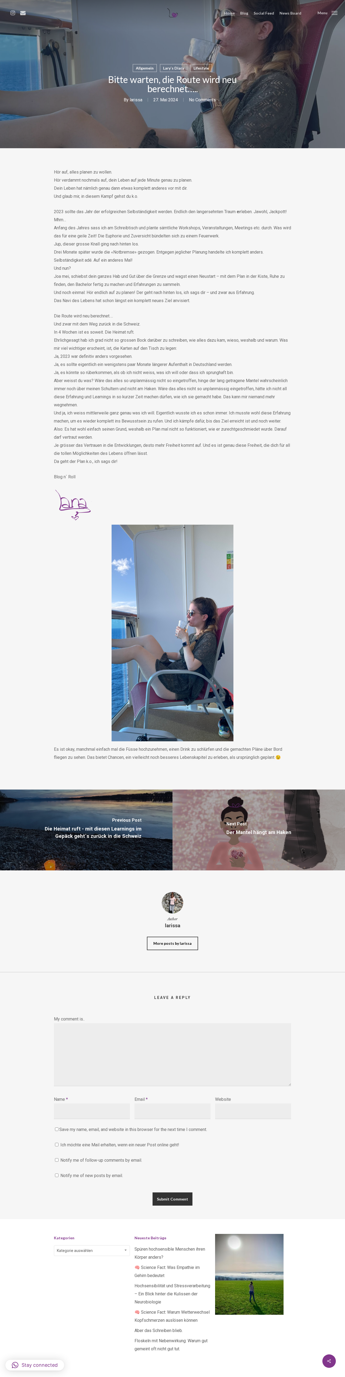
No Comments (202, 99)
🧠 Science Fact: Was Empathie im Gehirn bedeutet (167, 1271)
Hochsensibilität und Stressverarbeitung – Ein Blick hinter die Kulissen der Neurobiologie (172, 1294)
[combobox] (92, 1250)
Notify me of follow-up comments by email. (101, 1160)
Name (61, 1099)
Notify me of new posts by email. (91, 1175)
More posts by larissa (172, 943)
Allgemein (145, 68)
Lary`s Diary (173, 68)
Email (141, 1099)
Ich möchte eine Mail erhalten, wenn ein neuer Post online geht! (119, 1144)
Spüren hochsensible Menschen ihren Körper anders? (169, 1253)
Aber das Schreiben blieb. (158, 1330)
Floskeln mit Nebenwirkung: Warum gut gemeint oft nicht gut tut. (171, 1344)
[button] (34, 1365)
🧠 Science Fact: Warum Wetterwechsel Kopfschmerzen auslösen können (172, 1316)
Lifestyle (201, 68)
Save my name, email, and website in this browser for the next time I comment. (133, 1129)
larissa (136, 99)
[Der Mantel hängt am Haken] (258, 830)
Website (223, 1099)
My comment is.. (69, 1019)
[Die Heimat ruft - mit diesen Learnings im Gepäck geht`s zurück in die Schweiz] (86, 830)
